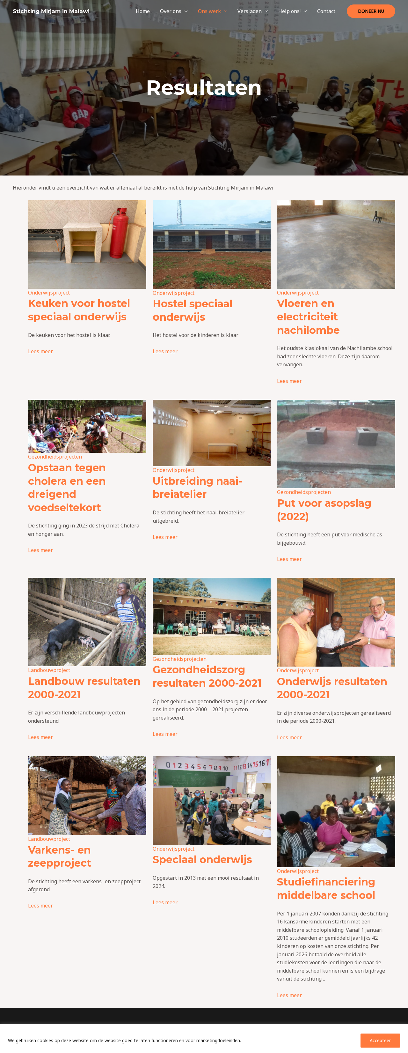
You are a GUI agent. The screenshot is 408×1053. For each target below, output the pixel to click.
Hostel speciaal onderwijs (192, 310)
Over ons (170, 11)
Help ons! (289, 11)
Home (143, 11)
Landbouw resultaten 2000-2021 (84, 688)
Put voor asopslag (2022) (324, 510)
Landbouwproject (49, 670)
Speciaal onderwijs (202, 859)
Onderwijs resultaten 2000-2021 (332, 688)
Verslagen (249, 11)
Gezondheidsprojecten (55, 456)
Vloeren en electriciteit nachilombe (308, 316)
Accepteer (380, 1040)
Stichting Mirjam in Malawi (51, 11)
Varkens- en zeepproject (59, 857)
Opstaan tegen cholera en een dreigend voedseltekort (67, 487)
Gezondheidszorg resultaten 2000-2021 (207, 676)
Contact (326, 11)
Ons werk (209, 11)
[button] (371, 11)
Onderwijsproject (49, 292)
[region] (204, 1038)
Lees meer (40, 351)
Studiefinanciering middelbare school (326, 888)
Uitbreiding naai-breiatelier (198, 488)
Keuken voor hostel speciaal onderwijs (79, 310)
